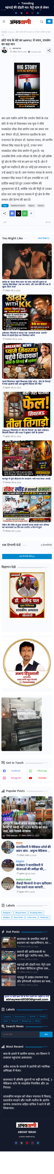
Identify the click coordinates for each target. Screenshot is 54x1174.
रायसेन (5, 1021)
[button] (41, 21)
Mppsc (31, 205)
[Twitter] (18, 213)
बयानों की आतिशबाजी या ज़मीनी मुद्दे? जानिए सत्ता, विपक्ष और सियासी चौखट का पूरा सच (34, 954)
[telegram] (38, 13)
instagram (16, 778)
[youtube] (27, 13)
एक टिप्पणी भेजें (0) (27, 556)
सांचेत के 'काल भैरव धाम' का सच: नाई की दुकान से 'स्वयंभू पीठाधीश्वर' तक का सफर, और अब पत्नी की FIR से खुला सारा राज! (26, 284)
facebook (15, 771)
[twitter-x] (22, 13)
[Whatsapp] (25, 213)
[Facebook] (12, 213)
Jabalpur (6, 917)
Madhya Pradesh (18, 205)
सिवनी (37, 1021)
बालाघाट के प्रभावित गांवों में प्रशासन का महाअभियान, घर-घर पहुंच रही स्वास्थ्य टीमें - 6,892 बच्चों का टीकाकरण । (34, 941)
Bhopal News (21, 912)
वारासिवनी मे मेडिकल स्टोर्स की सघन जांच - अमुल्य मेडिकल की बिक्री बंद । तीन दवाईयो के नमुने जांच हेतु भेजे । (34, 849)
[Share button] (31, 213)
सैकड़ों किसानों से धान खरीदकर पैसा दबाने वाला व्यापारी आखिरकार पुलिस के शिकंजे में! (34, 885)
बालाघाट (33, 1016)
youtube (42, 778)
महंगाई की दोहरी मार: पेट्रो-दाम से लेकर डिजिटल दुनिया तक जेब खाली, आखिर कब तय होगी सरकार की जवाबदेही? (34, 967)
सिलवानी (15, 1021)
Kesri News (18, 917)
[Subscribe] (49, 21)
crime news (31, 917)
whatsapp (42, 771)
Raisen (11, 32)
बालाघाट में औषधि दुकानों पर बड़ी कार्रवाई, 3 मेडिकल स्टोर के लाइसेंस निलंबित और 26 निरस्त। (27, 1083)
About (26, 1156)
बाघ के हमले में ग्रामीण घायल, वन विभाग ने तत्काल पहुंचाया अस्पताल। (26, 1056)
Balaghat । (7, 912)
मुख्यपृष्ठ (4, 32)
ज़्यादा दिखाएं (43, 238)
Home (14, 1156)
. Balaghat (7, 1016)
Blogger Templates (27, 1165)
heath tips (44, 917)
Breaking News (36, 912)
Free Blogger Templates (34, 1169)
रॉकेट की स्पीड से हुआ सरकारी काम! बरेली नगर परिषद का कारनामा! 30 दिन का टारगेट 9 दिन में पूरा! (25, 526)
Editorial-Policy (37, 1160)
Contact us (39, 1156)
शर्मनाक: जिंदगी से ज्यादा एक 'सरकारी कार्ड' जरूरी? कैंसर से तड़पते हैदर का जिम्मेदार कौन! (24, 334)
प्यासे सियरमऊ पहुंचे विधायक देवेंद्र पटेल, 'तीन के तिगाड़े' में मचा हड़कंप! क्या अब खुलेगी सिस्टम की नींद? (26, 382)
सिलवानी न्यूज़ (26, 1021)
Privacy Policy (18, 1160)
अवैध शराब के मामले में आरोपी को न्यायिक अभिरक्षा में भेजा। (26, 1069)
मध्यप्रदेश (43, 1016)
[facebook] (16, 13)
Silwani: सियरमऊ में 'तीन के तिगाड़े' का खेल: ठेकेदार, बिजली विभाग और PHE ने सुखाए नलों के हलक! (25, 431)
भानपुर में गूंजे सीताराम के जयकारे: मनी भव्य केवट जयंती (26, 479)
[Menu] (4, 21)
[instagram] (33, 13)
